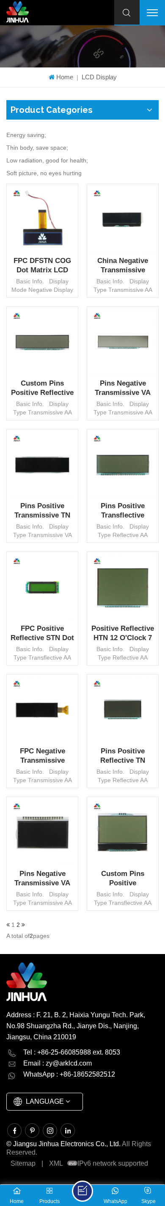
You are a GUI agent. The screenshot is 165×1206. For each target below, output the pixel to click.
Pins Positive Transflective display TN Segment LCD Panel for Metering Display (123, 511)
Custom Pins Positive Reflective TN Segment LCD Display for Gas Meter (42, 388)
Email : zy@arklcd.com (57, 1063)
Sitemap (23, 1163)
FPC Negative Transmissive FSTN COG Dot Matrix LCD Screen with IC (42, 756)
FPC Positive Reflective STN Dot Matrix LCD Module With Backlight (42, 633)
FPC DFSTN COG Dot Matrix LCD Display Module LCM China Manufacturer (42, 266)
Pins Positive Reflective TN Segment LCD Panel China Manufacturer (123, 756)
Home (64, 77)
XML (56, 1163)
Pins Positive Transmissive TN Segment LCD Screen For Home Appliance (42, 511)
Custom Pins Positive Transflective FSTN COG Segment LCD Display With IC (123, 879)
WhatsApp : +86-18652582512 (69, 1074)
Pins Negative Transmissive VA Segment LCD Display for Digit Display (123, 388)
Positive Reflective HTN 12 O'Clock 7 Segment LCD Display (122, 633)
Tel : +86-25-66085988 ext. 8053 (71, 1052)
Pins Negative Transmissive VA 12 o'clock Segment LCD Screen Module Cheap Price (42, 879)
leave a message (82, 1191)
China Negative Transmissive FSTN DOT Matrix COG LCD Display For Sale (123, 266)
